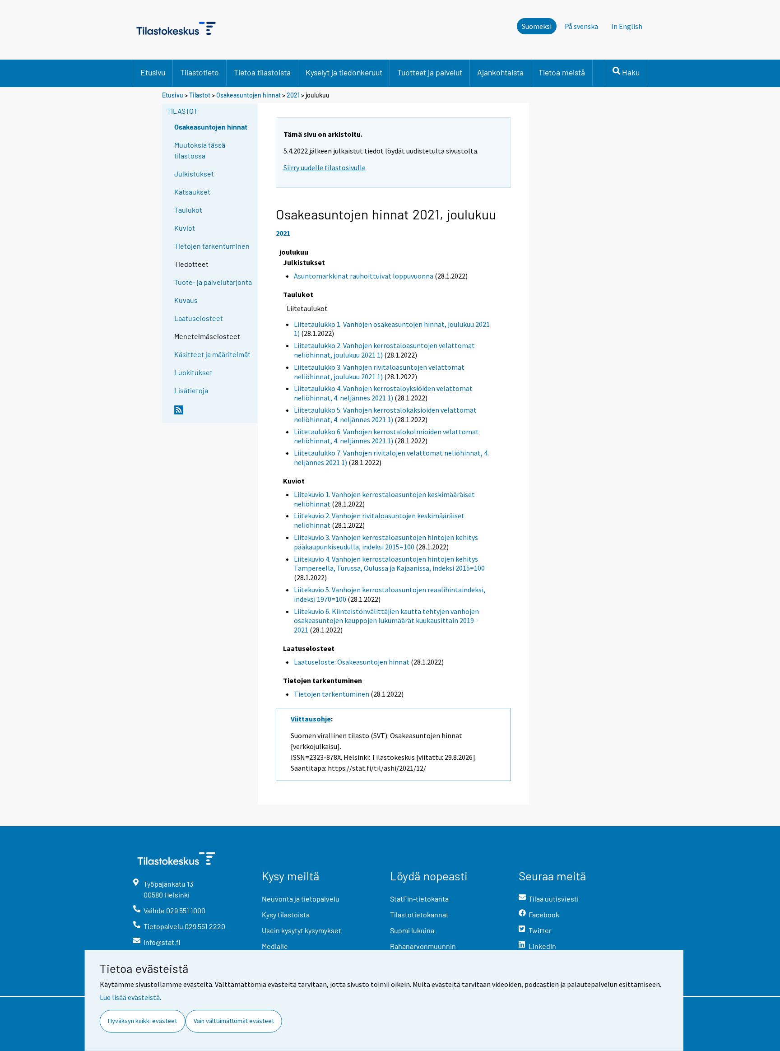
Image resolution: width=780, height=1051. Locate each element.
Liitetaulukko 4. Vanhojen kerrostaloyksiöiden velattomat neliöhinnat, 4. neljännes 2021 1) (383, 393)
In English (626, 26)
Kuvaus (186, 300)
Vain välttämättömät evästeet (234, 1021)
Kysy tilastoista (286, 914)
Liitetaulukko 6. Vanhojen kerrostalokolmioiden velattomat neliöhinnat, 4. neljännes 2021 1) (386, 436)
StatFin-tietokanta (419, 898)
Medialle (275, 946)
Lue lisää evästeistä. (130, 997)
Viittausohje (311, 718)
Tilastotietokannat (419, 914)
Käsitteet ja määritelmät (212, 354)
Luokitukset (193, 372)
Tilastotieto (199, 72)
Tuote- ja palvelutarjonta (213, 282)
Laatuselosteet (198, 318)
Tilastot (199, 95)
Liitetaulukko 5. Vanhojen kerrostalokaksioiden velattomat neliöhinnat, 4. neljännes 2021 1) (385, 414)
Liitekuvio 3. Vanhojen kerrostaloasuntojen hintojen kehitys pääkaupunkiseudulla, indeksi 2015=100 (386, 542)
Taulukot (188, 209)
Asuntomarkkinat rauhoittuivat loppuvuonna (363, 275)
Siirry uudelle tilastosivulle (324, 167)
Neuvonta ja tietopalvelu (300, 898)
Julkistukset (194, 173)
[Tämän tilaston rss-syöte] (214, 413)
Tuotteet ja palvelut (429, 72)
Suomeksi (537, 26)
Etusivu (152, 72)
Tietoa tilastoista (262, 72)
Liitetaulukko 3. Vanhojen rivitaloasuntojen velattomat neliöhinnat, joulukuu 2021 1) (379, 372)
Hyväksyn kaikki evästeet (142, 1021)
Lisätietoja (191, 390)
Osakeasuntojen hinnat (248, 95)
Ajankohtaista (500, 72)
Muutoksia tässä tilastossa (199, 150)
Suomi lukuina (412, 930)
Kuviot (184, 227)
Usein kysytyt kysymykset (301, 930)
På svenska (581, 26)
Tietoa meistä (562, 72)
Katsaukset (192, 191)
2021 (293, 95)
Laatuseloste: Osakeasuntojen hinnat (351, 661)
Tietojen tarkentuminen (212, 246)
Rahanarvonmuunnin (423, 946)
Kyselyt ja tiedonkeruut (344, 72)
